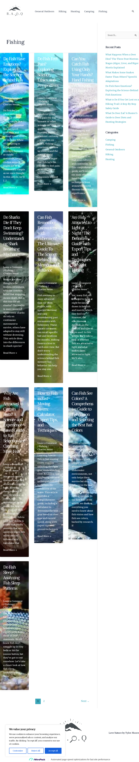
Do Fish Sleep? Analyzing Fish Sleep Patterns (11, 577)
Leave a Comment (13, 98)
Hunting (75, 11)
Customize (18, 751)
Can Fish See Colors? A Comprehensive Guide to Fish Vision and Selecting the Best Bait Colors (83, 412)
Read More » (10, 187)
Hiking (62, 11)
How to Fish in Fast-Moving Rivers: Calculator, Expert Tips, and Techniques (47, 412)
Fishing (103, 11)
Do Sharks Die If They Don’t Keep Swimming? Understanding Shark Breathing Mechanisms (13, 236)
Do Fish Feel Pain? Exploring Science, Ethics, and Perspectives (47, 72)
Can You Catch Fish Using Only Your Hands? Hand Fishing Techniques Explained (83, 74)
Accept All (53, 751)
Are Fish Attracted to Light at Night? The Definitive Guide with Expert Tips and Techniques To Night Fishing (81, 244)
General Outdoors (44, 11)
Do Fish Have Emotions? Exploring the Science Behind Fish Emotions (14, 72)
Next (85, 701)
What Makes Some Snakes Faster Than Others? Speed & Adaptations (121, 76)
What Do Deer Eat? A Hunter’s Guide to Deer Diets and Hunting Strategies (121, 117)
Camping (89, 11)
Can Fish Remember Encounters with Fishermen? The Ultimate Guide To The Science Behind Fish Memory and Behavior (48, 244)
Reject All (35, 751)
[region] (35, 741)
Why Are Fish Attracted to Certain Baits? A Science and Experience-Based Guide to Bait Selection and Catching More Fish (14, 422)
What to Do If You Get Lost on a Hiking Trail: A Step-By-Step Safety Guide (122, 104)
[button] (133, 11)
